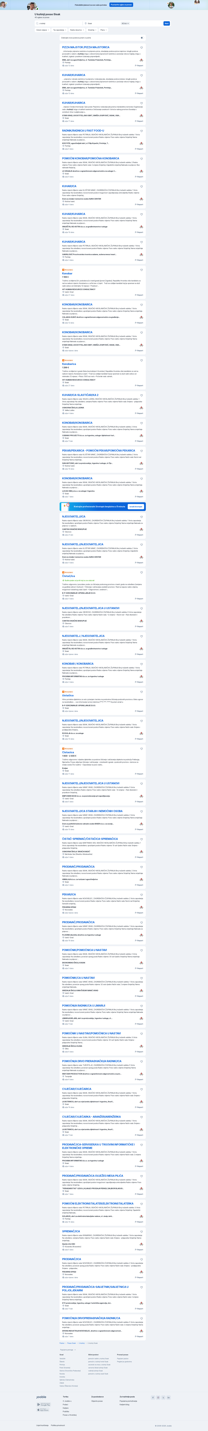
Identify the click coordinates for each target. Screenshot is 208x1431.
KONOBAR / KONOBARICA (77, 663)
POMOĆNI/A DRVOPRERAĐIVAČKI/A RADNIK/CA (91, 1318)
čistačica (68, 695)
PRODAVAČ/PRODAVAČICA (78, 866)
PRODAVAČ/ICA (71, 1259)
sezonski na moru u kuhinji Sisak (99, 1365)
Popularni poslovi (122, 1358)
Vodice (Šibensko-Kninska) (69, 1386)
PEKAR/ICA (69, 894)
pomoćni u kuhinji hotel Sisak (98, 1362)
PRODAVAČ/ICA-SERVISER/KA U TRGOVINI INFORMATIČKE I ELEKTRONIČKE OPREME (98, 1146)
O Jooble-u (67, 1401)
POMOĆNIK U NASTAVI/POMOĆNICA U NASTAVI (91, 1033)
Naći (167, 23)
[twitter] (163, 1397)
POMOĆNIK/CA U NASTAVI (78, 977)
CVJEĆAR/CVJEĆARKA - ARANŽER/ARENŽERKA (91, 1116)
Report (140, 65)
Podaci (65, 1404)
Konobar (67, 273)
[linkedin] (168, 1397)
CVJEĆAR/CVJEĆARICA (76, 1089)
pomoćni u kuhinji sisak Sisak (98, 1374)
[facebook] (153, 1397)
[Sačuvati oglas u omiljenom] (141, 47)
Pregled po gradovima (124, 1362)
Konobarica (69, 364)
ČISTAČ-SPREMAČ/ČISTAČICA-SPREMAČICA (90, 838)
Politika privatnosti (58, 1425)
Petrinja (62, 1365)
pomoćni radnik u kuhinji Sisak (98, 1358)
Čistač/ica (68, 576)
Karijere (65, 1408)
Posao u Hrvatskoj (69, 1415)
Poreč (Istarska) (65, 1368)
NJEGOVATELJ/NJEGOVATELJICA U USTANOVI (90, 608)
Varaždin (62, 1358)
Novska (62, 1374)
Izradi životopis (136, 507)
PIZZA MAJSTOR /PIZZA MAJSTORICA (85, 47)
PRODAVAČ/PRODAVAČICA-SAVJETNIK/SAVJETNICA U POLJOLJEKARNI (95, 1288)
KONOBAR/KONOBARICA (77, 304)
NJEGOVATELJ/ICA (73, 516)
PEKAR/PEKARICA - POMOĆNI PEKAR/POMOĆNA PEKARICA (98, 450)
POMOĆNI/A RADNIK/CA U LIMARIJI (83, 1005)
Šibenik (62, 1362)
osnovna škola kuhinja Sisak (98, 1368)
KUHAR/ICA (69, 186)
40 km (124, 23)
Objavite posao (97, 1401)
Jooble (169, 1426)
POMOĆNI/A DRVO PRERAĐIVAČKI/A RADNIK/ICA (91, 1061)
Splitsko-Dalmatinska (67, 1380)
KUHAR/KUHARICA (73, 75)
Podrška (66, 1411)
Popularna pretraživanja (128, 1401)
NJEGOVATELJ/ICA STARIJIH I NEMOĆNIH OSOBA (92, 811)
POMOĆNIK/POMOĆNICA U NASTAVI (84, 950)
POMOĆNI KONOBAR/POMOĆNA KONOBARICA (90, 158)
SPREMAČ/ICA (71, 1231)
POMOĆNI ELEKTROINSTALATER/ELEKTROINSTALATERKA (97, 1203)
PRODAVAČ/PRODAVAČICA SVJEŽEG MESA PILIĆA (92, 1175)
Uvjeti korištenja (42, 1425)
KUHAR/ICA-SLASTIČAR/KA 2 (80, 395)
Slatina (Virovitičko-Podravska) (70, 1371)
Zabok (62, 1383)
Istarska (62, 1377)
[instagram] (158, 1397)
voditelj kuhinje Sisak (95, 1371)
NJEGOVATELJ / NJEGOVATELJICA (83, 636)
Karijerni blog (124, 1404)
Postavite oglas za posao (121, 5)
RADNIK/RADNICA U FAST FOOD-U (83, 130)
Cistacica (68, 752)
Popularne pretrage (66, 1350)
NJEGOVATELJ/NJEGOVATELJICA (82, 544)
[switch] (142, 38)
